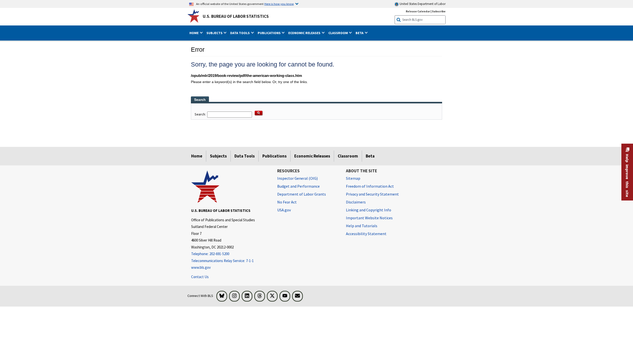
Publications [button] (269, 33)
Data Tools (244, 156)
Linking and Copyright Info (368, 209)
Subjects (218, 156)
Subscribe (439, 11)
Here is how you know (279, 4)
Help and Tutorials (361, 225)
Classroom (348, 156)
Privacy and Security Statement (372, 194)
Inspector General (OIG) (297, 178)
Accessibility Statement (366, 233)
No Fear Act (287, 202)
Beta (370, 156)
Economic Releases (312, 156)
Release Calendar (418, 11)
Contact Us (200, 276)
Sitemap (353, 178)
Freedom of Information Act (370, 186)
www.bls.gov (201, 267)
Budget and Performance (298, 186)
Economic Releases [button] (304, 33)
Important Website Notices (369, 217)
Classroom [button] (338, 33)
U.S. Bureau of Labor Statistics (236, 16)
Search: (200, 114)
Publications (274, 156)
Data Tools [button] (240, 33)
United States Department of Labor (422, 4)
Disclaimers (356, 202)
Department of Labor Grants (301, 194)
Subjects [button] (214, 33)
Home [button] (194, 33)
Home (196, 156)
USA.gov (284, 209)
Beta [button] (360, 33)
